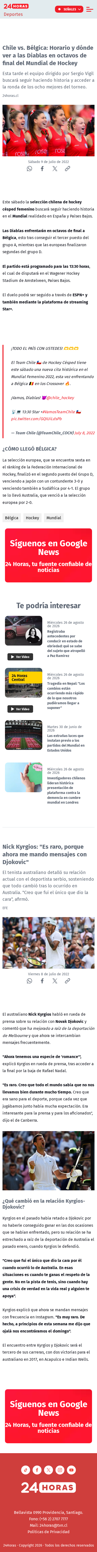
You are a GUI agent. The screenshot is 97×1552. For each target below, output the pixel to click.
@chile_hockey (60, 398)
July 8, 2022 (84, 433)
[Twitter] (55, 168)
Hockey (32, 518)
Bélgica (11, 518)
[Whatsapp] (29, 168)
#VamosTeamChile (58, 412)
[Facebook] (42, 168)
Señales (70, 9)
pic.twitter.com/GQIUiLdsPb (36, 419)
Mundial (54, 518)
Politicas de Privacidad (49, 1532)
